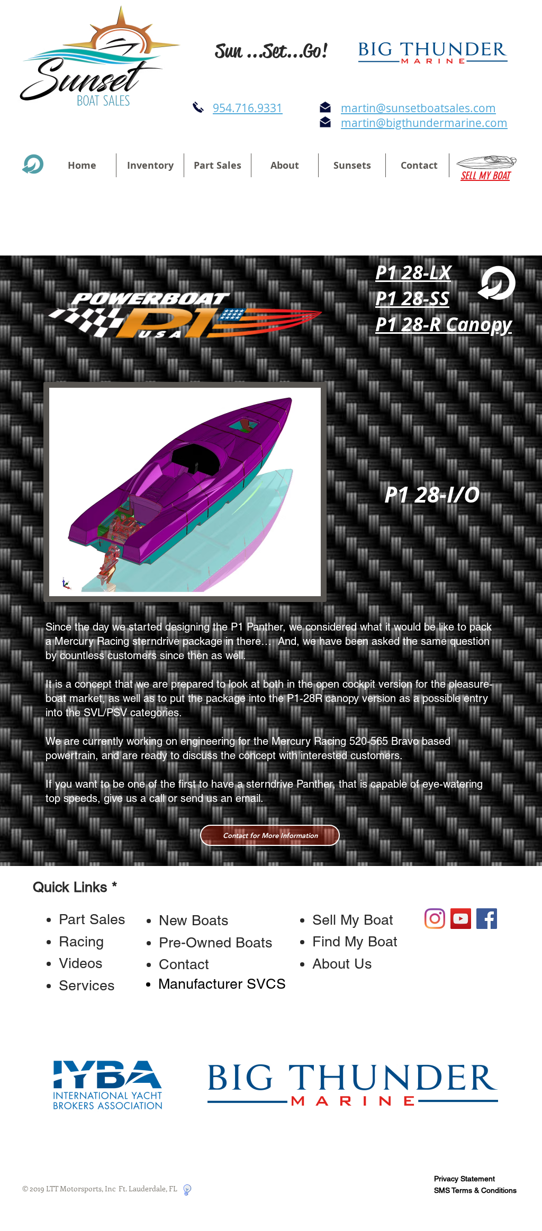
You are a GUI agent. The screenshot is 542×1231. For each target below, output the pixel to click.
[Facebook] (486, 918)
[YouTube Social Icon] (460, 918)
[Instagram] (434, 918)
